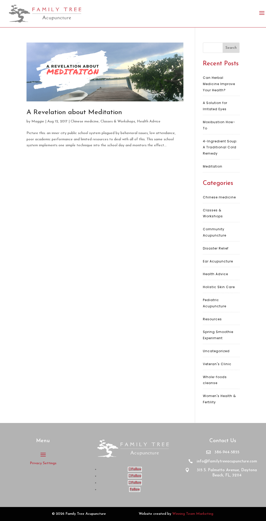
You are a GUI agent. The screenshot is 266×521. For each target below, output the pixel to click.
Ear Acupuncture (218, 261)
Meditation (212, 166)
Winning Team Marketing (192, 514)
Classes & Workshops (118, 121)
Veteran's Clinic (217, 364)
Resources (212, 319)
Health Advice (149, 121)
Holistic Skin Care (219, 287)
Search (231, 48)
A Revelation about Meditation (74, 112)
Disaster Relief (216, 248)
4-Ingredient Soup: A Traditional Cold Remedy (220, 147)
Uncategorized (216, 351)
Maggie (37, 121)
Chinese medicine (85, 121)
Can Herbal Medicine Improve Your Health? (219, 83)
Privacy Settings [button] (43, 463)
